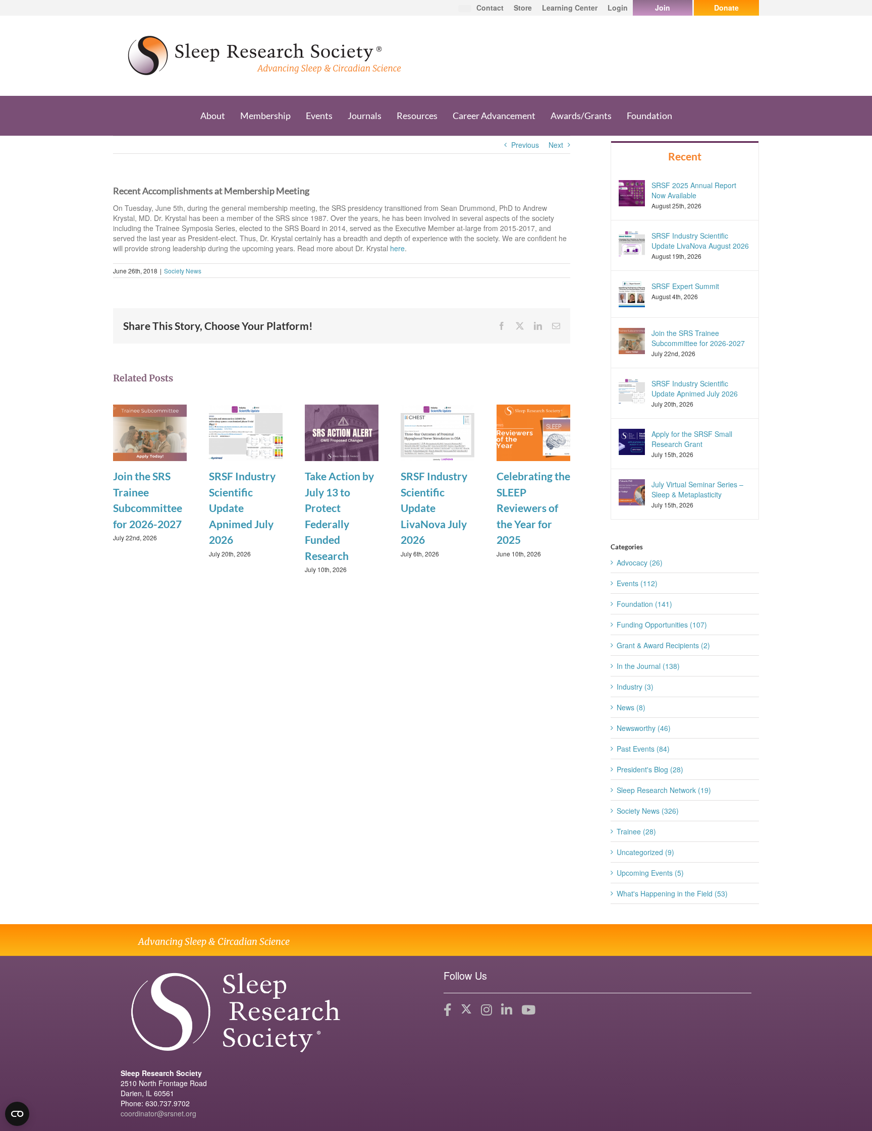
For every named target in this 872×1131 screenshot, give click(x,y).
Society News (182, 270)
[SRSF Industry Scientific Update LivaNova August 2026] (632, 242)
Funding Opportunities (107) (662, 624)
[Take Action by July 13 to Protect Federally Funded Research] (341, 432)
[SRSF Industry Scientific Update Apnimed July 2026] (246, 432)
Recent (684, 156)
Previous (525, 145)
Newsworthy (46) (644, 728)
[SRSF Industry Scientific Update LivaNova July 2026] (437, 432)
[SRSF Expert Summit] (632, 293)
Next (556, 145)
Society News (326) (648, 811)
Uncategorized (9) (645, 852)
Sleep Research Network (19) (664, 790)
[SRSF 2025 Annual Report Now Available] (632, 192)
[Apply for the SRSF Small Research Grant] (632, 441)
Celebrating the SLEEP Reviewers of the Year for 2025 (533, 508)
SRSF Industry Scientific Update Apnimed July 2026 (242, 508)
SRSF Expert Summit (685, 286)
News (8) (631, 707)
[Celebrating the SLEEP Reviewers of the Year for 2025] (533, 432)
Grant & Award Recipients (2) (663, 645)
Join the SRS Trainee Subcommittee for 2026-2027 (698, 338)
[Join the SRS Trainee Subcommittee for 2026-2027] (150, 432)
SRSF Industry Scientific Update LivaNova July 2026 (434, 508)
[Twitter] (466, 1010)
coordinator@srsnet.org (158, 1113)
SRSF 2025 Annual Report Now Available (693, 190)
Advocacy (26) (640, 562)
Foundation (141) (644, 604)
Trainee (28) (636, 831)
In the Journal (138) (648, 666)
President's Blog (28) (650, 769)
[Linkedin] (506, 1010)
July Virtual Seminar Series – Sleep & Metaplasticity (697, 489)
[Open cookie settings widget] (17, 1114)
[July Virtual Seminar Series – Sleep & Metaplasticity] (632, 491)
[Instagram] (486, 1010)
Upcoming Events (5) (650, 873)
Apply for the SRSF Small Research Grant (691, 439)
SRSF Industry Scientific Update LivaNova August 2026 (700, 241)
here (397, 248)
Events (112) (637, 583)
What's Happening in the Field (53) (672, 893)
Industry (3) (635, 687)
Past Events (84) (643, 749)
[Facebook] (448, 1010)
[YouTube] (528, 1010)
